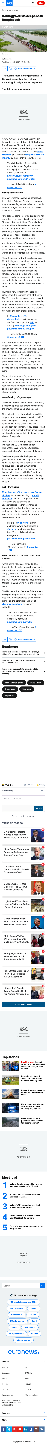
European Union (16, 1334)
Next (27, 1378)
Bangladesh (35, 682)
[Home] (3, 10)
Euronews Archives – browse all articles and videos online (11, 1402)
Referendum (16, 1315)
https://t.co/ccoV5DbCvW (20, 175)
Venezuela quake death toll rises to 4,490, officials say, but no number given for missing (20, 671)
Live (41, 3)
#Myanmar (12, 529)
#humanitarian (14, 319)
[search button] (42, 1285)
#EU (25, 316)
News (9, 10)
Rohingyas (10, 689)
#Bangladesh (16, 316)
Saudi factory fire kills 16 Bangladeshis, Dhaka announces (19, 661)
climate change (23, 1340)
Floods (33, 1315)
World (16, 10)
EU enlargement (17, 1321)
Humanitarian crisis (14, 682)
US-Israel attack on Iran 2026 (23, 1302)
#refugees (31, 325)
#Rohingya (20, 325)
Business (6, 1373)
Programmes (7, 1395)
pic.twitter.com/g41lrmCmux (21, 538)
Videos (28, 1389)
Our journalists (31, 1395)
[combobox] (23, 1285)
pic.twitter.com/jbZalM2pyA (20, 328)
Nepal (14, 1327)
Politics (34, 1334)
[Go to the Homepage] (9, 3)
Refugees (26, 689)
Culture (5, 1389)
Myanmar (9, 695)
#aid (32, 322)
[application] (23, 38)
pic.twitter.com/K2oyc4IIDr (20, 622)
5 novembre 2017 (15, 337)
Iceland (34, 1308)
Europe (5, 1367)
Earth (4, 1378)
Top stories (10, 1057)
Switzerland (30, 1327)
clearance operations (12, 604)
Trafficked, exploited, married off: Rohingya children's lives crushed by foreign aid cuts (20, 653)
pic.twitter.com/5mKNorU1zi (21, 179)
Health (5, 1384)
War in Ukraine (16, 1308)
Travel (28, 1384)
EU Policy (29, 1373)
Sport (34, 1321)
